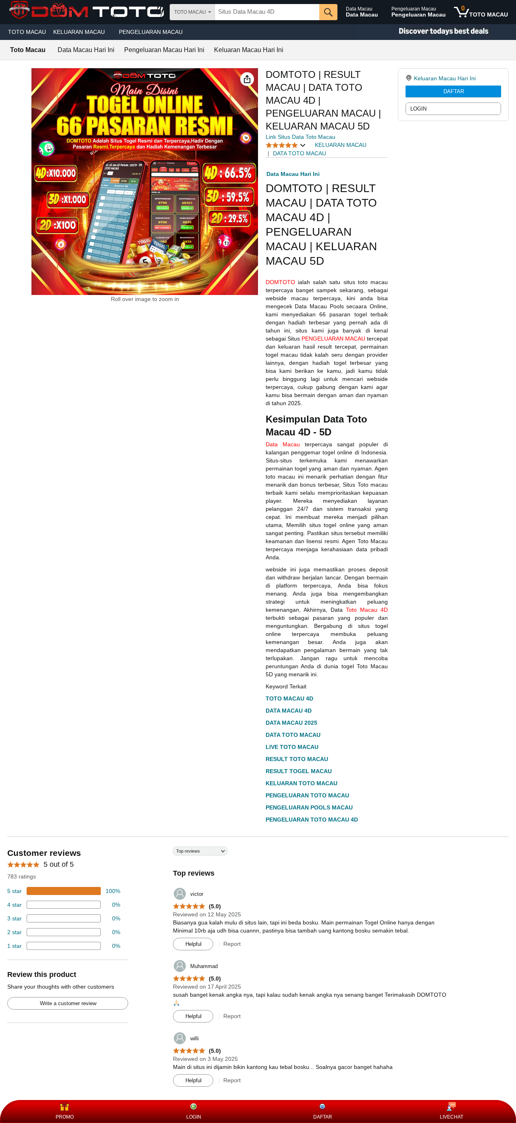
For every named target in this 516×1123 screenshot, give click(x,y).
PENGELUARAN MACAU (151, 32)
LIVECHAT (451, 1117)
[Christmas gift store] (435, 32)
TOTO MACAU (27, 32)
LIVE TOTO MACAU (292, 747)
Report (232, 944)
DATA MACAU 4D (289, 710)
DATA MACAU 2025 (291, 722)
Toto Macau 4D (367, 609)
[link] (410, 78)
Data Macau (283, 444)
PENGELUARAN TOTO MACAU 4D (312, 819)
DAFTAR (453, 91)
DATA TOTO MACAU (293, 735)
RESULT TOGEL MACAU (299, 771)
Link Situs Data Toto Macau (300, 137)
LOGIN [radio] (418, 109)
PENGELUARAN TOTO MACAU (307, 795)
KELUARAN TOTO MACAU (301, 783)
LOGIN (193, 1117)
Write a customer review (68, 1003)
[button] (247, 79)
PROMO (65, 1117)
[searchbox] (267, 12)
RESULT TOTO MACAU (297, 759)
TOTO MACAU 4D (289, 698)
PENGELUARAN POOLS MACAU (309, 807)
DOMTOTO (280, 282)
